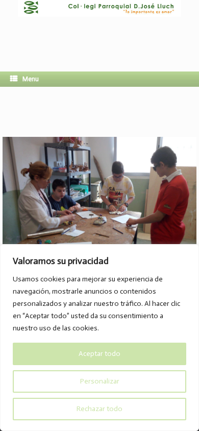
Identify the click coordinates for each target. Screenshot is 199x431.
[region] (99, 337)
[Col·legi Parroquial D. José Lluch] (99, 28)
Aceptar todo (99, 353)
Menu (30, 79)
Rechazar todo (99, 408)
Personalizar (99, 381)
